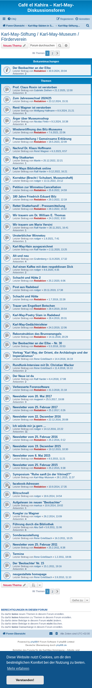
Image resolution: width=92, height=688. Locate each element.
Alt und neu (21, 255)
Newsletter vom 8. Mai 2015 (31, 455)
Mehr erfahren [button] (18, 668)
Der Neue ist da (23, 376)
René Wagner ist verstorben (32, 107)
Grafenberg (40, 258)
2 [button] (52, 53)
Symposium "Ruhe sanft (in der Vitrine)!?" (42, 474)
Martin (37, 160)
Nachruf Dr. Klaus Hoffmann (32, 148)
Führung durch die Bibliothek (33, 524)
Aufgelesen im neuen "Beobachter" (37, 502)
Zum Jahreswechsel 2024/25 (32, 98)
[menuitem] (11, 19)
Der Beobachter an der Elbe (32, 68)
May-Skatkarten (23, 157)
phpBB (34, 642)
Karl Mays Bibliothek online (32, 168)
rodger (37, 180)
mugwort (38, 399)
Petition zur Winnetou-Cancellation (37, 187)
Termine (18, 554)
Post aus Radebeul (26, 287)
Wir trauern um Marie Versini (32, 224)
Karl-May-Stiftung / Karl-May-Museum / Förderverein (40, 37)
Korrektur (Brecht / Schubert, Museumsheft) (43, 177)
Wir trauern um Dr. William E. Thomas (39, 215)
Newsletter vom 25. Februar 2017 (35, 407)
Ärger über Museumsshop (31, 118)
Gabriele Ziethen (43, 90)
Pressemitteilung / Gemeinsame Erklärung (42, 138)
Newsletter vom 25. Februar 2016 (35, 437)
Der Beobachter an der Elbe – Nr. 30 (37, 343)
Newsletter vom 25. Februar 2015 (35, 465)
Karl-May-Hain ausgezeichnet (33, 246)
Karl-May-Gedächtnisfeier (30, 324)
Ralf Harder (40, 171)
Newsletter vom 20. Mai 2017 (32, 396)
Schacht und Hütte (25, 296)
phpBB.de (61, 645)
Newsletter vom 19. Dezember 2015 (37, 446)
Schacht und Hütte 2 (27, 277)
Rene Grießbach (43, 359)
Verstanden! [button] (25, 680)
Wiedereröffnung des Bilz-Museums (37, 129)
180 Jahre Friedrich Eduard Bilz (34, 196)
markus (38, 505)
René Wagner (41, 151)
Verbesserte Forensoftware (31, 387)
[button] (57, 53)
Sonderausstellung (26, 535)
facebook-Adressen (26, 483)
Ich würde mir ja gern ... (29, 426)
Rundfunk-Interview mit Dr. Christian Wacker (43, 365)
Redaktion (40, 71)
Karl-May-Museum (44, 477)
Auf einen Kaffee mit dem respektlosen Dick (43, 266)
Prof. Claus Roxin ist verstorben (35, 87)
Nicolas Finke (41, 121)
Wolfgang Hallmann (44, 110)
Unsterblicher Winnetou (29, 235)
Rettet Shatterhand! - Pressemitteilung (39, 206)
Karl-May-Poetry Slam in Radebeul (36, 315)
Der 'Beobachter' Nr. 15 (28, 563)
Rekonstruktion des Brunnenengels (37, 334)
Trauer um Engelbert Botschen (34, 305)
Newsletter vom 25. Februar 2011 (35, 544)
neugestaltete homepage (29, 574)
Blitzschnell (21, 493)
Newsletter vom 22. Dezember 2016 (37, 416)
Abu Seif (38, 527)
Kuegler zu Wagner (26, 513)
